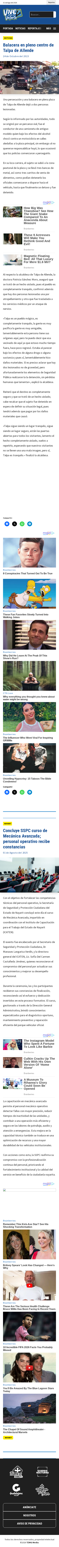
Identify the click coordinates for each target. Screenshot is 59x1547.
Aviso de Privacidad (29, 1523)
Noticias (20, 28)
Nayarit (7, 823)
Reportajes (34, 28)
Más (48, 28)
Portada (8, 28)
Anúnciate (29, 1507)
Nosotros (29, 1515)
